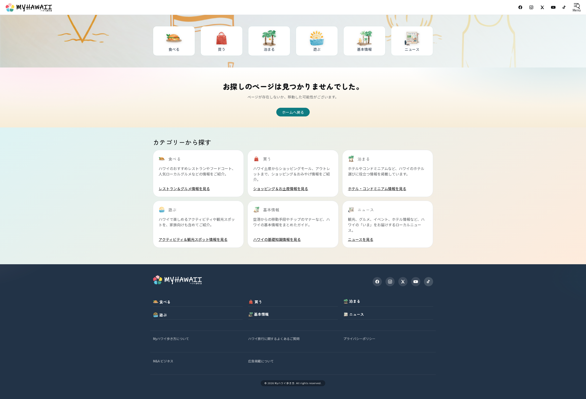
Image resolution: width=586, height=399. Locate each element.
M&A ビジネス (163, 361)
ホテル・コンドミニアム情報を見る (377, 188)
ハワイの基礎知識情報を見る (277, 239)
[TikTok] (564, 7)
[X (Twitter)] (542, 7)
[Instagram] (531, 7)
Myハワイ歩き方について (171, 338)
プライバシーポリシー (359, 338)
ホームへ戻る (293, 112)
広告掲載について (261, 361)
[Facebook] (520, 7)
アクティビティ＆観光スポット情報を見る (193, 239)
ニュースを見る (360, 239)
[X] (402, 281)
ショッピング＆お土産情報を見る (280, 188)
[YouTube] (553, 7)
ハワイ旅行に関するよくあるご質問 (273, 338)
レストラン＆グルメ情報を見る (184, 188)
